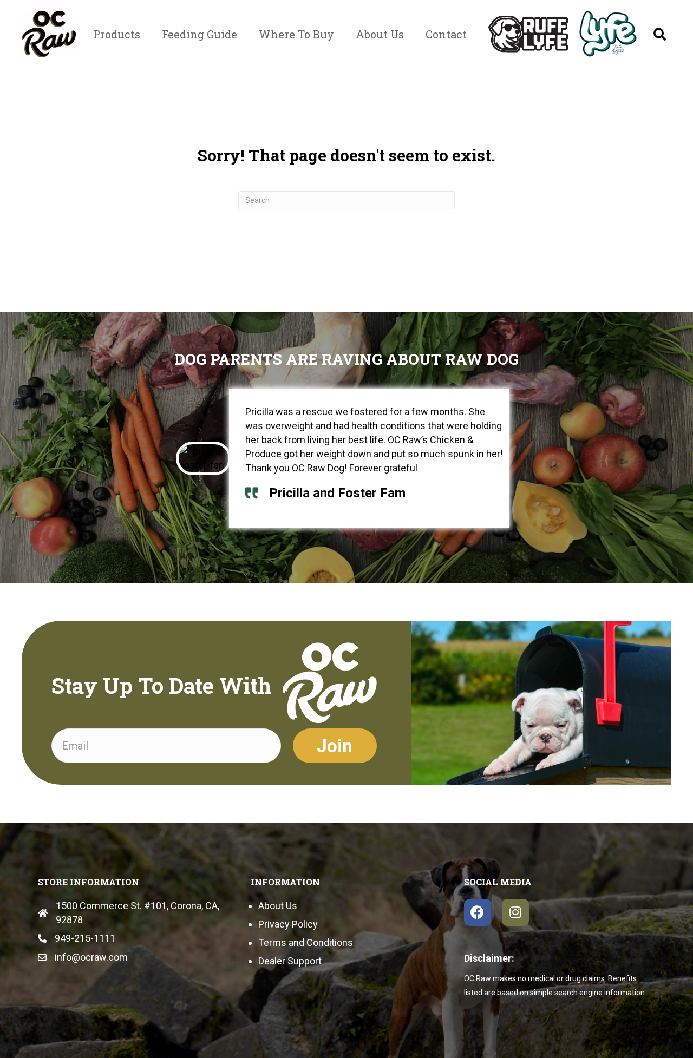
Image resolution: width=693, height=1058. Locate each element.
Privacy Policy (288, 924)
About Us (277, 905)
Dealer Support (290, 961)
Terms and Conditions (305, 942)
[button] (659, 34)
